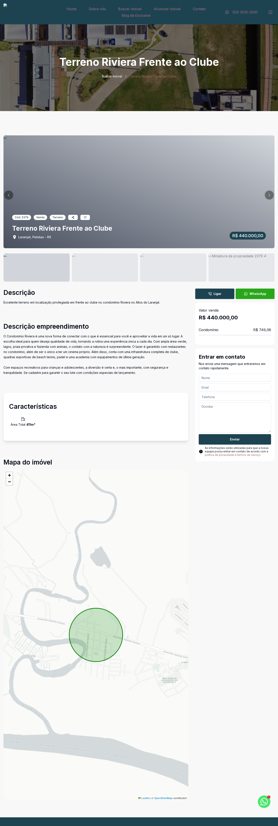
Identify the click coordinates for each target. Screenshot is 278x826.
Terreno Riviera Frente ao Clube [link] (152, 76)
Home (71, 9)
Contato (199, 9)
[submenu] (270, 12)
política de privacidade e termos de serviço (233, 455)
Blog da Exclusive (136, 15)
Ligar (217, 294)
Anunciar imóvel (167, 9)
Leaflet (145, 798)
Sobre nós (97, 9)
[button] (8, 195)
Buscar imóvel (130, 9)
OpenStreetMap (163, 798)
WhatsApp (258, 294)
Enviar (235, 439)
